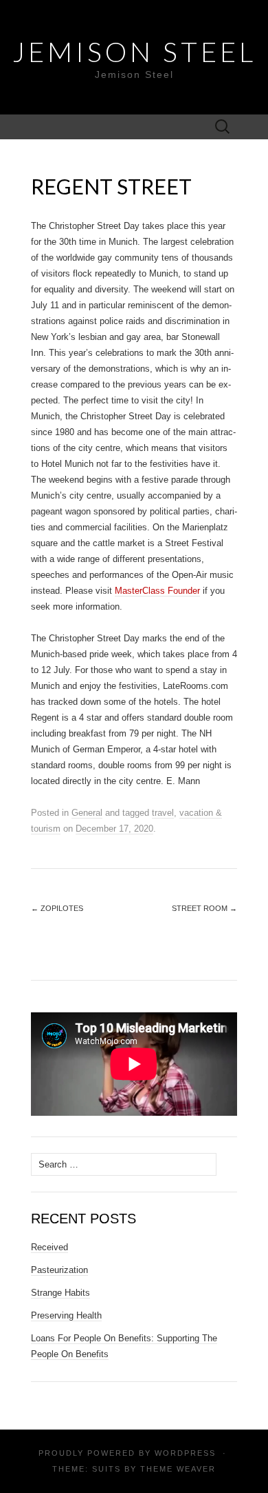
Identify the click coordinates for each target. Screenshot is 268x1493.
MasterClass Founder (157, 590)
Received (49, 1247)
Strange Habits (60, 1292)
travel (163, 813)
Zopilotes (57, 908)
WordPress (185, 1453)
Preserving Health (66, 1315)
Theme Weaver (178, 1469)
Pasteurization (59, 1270)
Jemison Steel (134, 51)
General (86, 813)
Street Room (204, 908)
